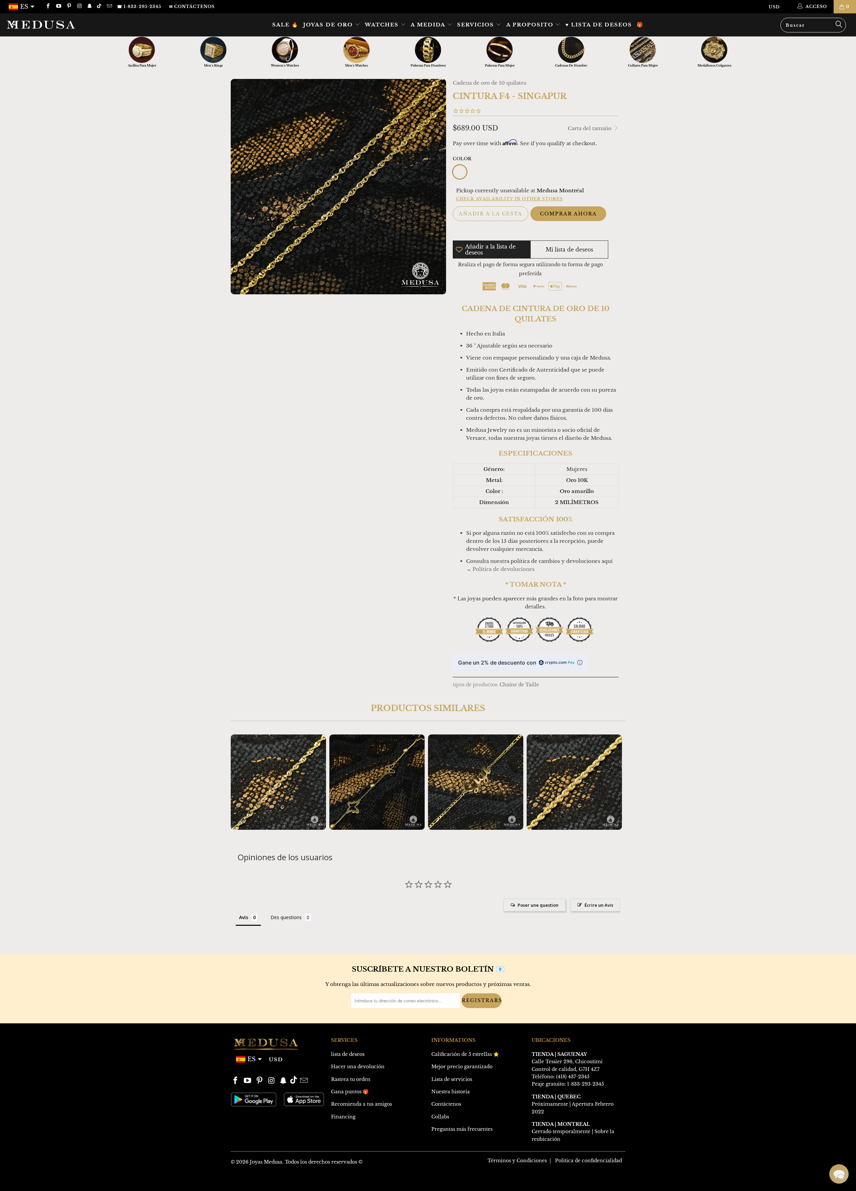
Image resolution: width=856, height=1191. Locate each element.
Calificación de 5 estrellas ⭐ (465, 1054)
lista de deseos (347, 1054)
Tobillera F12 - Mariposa (377, 782)
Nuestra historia (450, 1092)
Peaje (538, 1084)
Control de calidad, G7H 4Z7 (566, 1069)
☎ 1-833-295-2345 (139, 6)
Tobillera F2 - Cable (574, 782)
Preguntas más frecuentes (462, 1129)
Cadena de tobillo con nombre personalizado (475, 782)
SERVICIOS (476, 24)
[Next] (616, 782)
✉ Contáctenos (192, 6)
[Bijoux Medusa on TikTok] (100, 6)
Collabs (440, 1117)
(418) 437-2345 (573, 1077)
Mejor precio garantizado (462, 1067)
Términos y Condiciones (517, 1161)
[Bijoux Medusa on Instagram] (79, 6)
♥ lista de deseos (598, 24)
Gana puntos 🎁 (349, 1092)
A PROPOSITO (530, 24)
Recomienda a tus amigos (361, 1104)
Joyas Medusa (266, 1162)
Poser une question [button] (538, 905)
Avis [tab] (243, 917)
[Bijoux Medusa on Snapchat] (89, 6)
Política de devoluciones (503, 569)
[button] (839, 1174)
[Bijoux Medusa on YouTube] (58, 6)
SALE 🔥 (285, 24)
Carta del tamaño (590, 128)
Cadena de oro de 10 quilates (489, 83)
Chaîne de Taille (519, 685)
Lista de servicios (451, 1079)
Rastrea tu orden (350, 1079)
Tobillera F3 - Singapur (278, 782)
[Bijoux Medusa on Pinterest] (69, 6)
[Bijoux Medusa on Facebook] (47, 6)
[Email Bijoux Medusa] (109, 6)
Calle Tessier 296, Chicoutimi (567, 1062)
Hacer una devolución (358, 1067)
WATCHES (383, 24)
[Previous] (240, 782)
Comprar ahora (568, 214)
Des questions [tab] (286, 917)
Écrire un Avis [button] (598, 905)
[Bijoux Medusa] (72, 24)
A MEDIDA (429, 24)
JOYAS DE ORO (329, 24)
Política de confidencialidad (588, 1161)
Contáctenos (446, 1104)
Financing (343, 1117)
